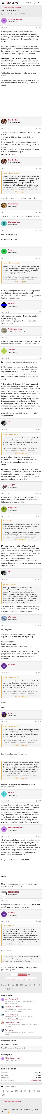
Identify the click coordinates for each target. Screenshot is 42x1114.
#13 (39, 580)
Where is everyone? (12, 1022)
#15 (39, 673)
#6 (40, 258)
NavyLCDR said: (8, 584)
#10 (39, 430)
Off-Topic (8, 1027)
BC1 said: (6, 521)
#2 (40, 128)
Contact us (5, 1110)
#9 (40, 358)
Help (36, 1110)
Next (21, 975)
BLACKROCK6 (35, 1080)
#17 (39, 801)
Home (4, 1112)
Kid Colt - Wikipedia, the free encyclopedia (18, 784)
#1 (40, 28)
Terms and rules (16, 1110)
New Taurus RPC (11, 999)
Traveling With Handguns (13, 1011)
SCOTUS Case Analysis (14, 1007)
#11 (39, 493)
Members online (8, 1040)
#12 (39, 516)
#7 (40, 312)
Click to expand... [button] (21, 192)
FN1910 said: (7, 926)
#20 (39, 921)
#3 (40, 168)
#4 (40, 212)
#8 (40, 338)
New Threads (7, 995)
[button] (2, 1106)
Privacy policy (28, 1110)
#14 (39, 625)
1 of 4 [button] (14, 975)
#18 (39, 836)
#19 (39, 901)
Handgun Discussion (12, 1003)
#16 (39, 722)
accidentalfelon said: (10, 173)
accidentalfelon (8, 14)
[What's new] (34, 2)
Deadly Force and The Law (14, 1019)
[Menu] (3, 2)
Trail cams (9, 1030)
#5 (40, 230)
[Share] (36, 27)
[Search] (39, 2)
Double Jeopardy (11, 1014)
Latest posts (6, 1054)
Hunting (7, 1034)
